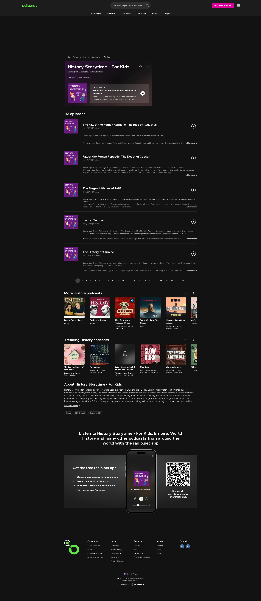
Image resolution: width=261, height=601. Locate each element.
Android (160, 553)
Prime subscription (142, 557)
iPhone (160, 546)
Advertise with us (94, 553)
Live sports (126, 14)
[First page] (67, 281)
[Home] (69, 57)
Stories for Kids (95, 413)
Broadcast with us (95, 557)
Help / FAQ (138, 553)
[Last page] (193, 281)
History (71, 78)
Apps (136, 550)
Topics (168, 14)
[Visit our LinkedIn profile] (182, 546)
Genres (155, 14)
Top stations (95, 14)
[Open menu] (238, 5)
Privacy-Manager (118, 561)
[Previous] (185, 292)
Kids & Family (84, 78)
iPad (159, 550)
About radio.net (93, 546)
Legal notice (116, 553)
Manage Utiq (116, 557)
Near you (142, 14)
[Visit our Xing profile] (188, 546)
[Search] (147, 5)
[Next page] (188, 281)
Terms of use (116, 546)
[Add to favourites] (140, 66)
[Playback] (142, 93)
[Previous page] (73, 281)
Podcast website (71, 406)
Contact (137, 546)
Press (89, 550)
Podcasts (111, 14)
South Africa (132, 574)
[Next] (193, 292)
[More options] (147, 66)
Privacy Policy (116, 550)
